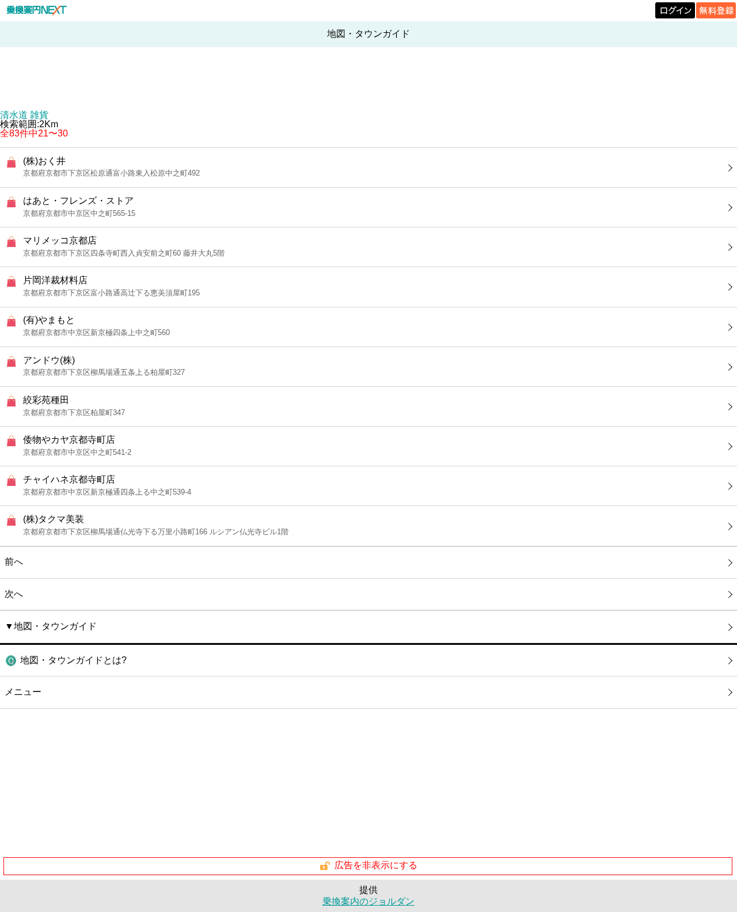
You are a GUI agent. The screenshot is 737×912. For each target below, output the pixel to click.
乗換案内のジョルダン (368, 901)
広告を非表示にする (376, 865)
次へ (14, 594)
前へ (14, 562)
